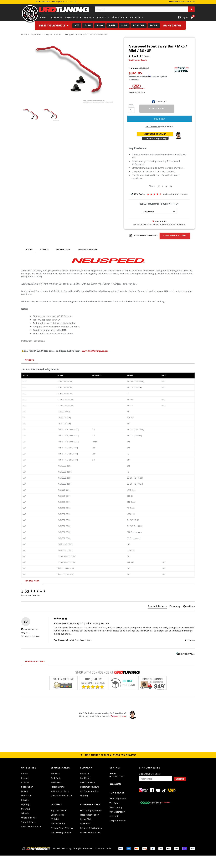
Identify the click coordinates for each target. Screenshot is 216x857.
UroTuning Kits (29, 817)
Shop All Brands (117, 820)
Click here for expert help (155, 138)
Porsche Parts (58, 786)
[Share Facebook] (162, 186)
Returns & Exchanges (91, 828)
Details (29, 249)
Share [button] (89, 640)
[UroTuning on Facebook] (152, 790)
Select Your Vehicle (31, 826)
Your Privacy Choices (61, 832)
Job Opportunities (89, 791)
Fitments (44, 249)
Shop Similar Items (174, 235)
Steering (25, 808)
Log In (184, 17)
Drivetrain (26, 795)
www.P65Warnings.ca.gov (95, 350)
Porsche (138, 25)
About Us (84, 773)
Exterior (25, 782)
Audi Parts (56, 778)
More (153, 25)
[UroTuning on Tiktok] (164, 790)
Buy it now (159, 118)
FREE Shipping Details (91, 810)
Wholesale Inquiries (90, 832)
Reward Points (58, 823)
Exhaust (25, 778)
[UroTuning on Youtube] (158, 790)
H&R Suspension (117, 798)
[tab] (157, 607)
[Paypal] (152, 848)
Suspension (35, 34)
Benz (112, 25)
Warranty (84, 823)
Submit (180, 778)
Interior (25, 800)
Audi (88, 25)
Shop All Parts (28, 822)
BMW (100, 25)
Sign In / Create (58, 810)
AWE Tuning (115, 807)
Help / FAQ (85, 819)
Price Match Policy (89, 814)
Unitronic (114, 816)
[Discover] (144, 848)
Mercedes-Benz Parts (61, 795)
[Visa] (120, 848)
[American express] (129, 848)
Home (24, 34)
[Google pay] (160, 848)
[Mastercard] (136, 848)
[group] (36, 591)
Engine (24, 773)
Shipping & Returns (87, 249)
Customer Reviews (89, 786)
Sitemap (84, 795)
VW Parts (55, 773)
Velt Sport (114, 803)
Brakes (24, 791)
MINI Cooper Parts (60, 791)
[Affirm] (192, 848)
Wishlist (55, 819)
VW (77, 25)
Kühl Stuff (85, 778)
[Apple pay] (168, 848)
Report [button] (82, 640)
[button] (159, 56)
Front (58, 34)
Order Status (57, 814)
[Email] (159, 186)
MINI (124, 25)
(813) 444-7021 (116, 775)
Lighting (25, 804)
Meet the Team (88, 782)
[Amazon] (176, 848)
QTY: (131, 105)
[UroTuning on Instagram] (143, 790)
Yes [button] (76, 640)
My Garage (174, 25)
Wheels (25, 813)
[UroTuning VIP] (171, 790)
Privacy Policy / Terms (62, 828)
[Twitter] (166, 186)
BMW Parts (56, 782)
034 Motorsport (117, 811)
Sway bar (48, 34)
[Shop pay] (184, 848)
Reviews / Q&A (63, 249)
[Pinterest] (171, 186)
